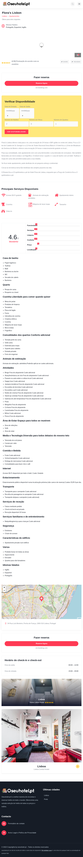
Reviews (77, 61)
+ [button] (4, 587)
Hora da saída (10, 665)
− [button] (4, 590)
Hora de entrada (10, 671)
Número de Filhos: (36, 120)
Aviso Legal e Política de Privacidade (22, 833)
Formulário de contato (16, 823)
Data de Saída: (25, 106)
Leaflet (79, 618)
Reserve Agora (41, 83)
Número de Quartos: (61, 120)
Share (65, 61)
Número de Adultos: (12, 120)
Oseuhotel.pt (6, 797)
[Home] (16, 4)
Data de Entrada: (11, 106)
